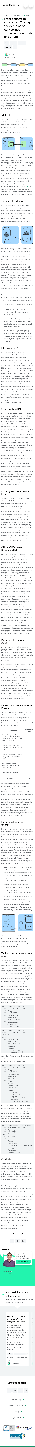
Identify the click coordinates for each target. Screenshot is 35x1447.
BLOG (27, 15)
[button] (17, 1401)
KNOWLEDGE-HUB (17, 15)
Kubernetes (8, 47)
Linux (15, 47)
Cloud (6, 43)
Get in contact (22, 1261)
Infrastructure (22, 43)
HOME (6, 15)
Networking (13, 43)
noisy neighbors (22, 186)
